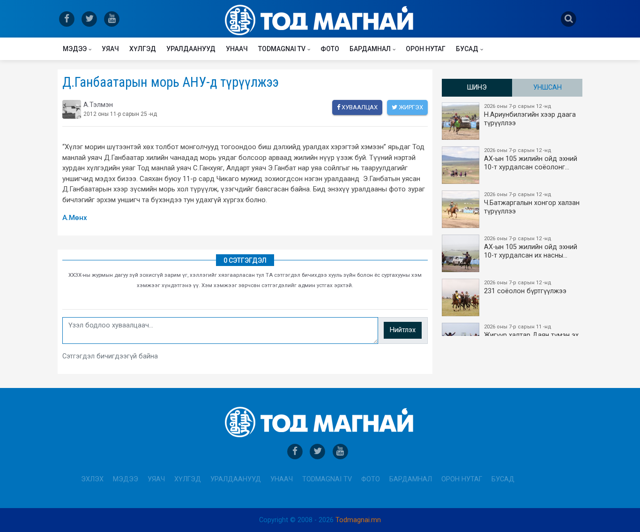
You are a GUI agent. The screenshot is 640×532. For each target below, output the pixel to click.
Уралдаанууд (191, 49)
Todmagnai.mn (358, 520)
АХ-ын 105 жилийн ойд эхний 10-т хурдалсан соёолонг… (530, 159)
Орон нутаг (426, 49)
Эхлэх (92, 479)
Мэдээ (75, 49)
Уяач (110, 49)
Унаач (237, 49)
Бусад (467, 49)
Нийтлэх (403, 330)
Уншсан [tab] (547, 87)
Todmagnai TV (281, 49)
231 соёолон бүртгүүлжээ (525, 287)
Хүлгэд (142, 49)
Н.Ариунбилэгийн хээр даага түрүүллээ (530, 115)
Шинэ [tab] (477, 87)
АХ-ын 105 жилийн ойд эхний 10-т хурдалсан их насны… (530, 247)
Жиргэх (410, 107)
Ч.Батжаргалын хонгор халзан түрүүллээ (532, 203)
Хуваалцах (359, 107)
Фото (329, 49)
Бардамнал (370, 49)
